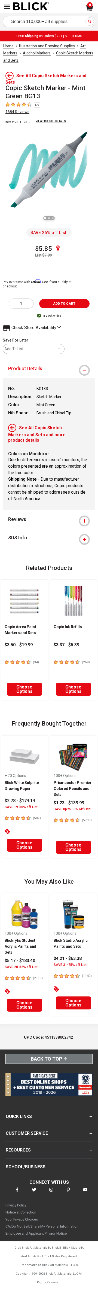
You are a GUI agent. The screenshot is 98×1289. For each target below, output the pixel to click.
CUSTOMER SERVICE (27, 1133)
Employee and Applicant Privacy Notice (36, 1233)
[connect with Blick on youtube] (85, 1193)
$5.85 (43, 248)
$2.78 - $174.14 (20, 800)
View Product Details (51, 121)
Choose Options (24, 689)
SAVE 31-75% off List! (70, 965)
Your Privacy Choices (21, 1219)
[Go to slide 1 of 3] (45, 218)
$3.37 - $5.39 (66, 644)
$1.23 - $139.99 (69, 802)
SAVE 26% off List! (49, 232)
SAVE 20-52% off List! (21, 967)
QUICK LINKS (19, 1116)
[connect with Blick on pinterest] (68, 1193)
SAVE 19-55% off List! (21, 807)
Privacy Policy (15, 1205)
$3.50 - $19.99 (19, 644)
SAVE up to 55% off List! (72, 809)
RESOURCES (18, 1150)
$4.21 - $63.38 (68, 958)
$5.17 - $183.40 (20, 960)
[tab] (49, 368)
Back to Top (46, 1059)
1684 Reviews (17, 112)
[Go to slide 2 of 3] (49, 218)
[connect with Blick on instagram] (51, 1193)
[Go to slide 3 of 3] (53, 218)
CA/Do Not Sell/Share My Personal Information (41, 1226)
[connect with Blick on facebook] (17, 1193)
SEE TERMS (73, 36)
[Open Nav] (7, 7)
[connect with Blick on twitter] (34, 1193)
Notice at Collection (20, 1212)
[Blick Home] (31, 6)
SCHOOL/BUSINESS (25, 1166)
